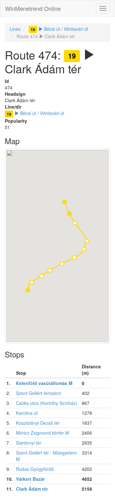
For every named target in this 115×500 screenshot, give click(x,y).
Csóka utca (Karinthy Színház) (46, 403)
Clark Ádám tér (32, 489)
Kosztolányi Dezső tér (38, 423)
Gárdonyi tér (28, 442)
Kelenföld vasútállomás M (44, 383)
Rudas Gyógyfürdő (35, 469)
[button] (28, 290)
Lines (15, 29)
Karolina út (27, 413)
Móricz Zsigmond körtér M (42, 433)
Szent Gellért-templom (38, 393)
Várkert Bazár (30, 479)
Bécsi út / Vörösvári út (59, 29)
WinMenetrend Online (33, 8)
